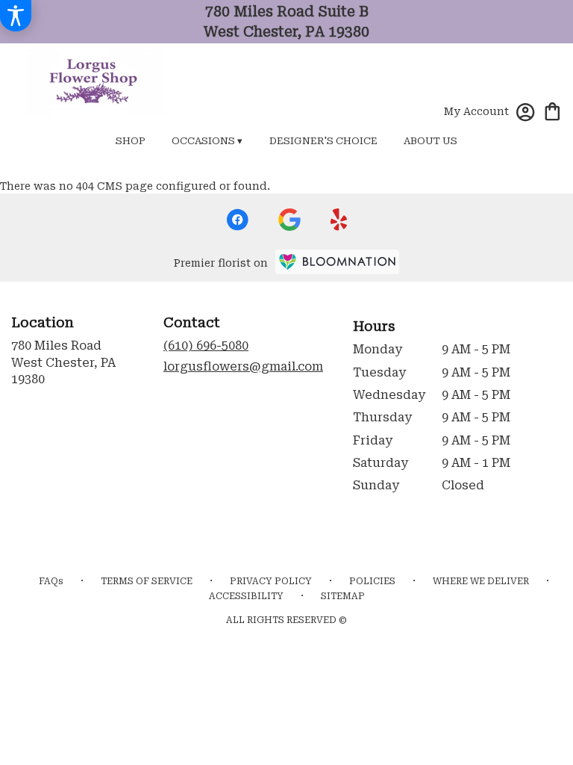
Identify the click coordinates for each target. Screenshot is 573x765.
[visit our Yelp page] (339, 219)
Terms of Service (146, 581)
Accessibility (246, 596)
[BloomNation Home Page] (337, 262)
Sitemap (343, 596)
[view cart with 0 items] (552, 110)
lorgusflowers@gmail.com (243, 366)
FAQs (51, 581)
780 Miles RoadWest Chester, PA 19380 (63, 362)
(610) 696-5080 (205, 345)
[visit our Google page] (289, 219)
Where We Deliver (481, 581)
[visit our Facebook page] (237, 219)
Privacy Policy (271, 581)
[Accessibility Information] (15, 15)
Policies (372, 581)
